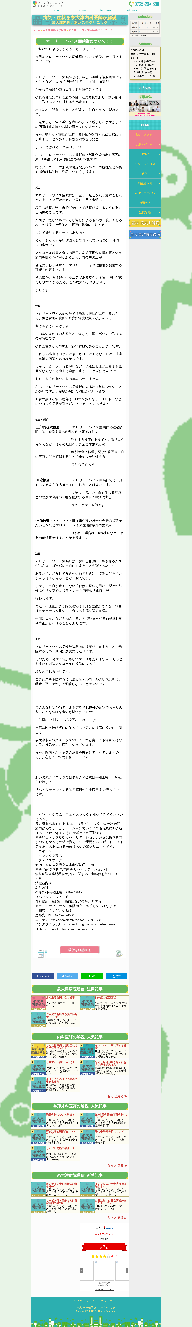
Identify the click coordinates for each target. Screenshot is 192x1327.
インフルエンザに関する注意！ (110, 1047)
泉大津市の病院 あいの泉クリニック (96, 1307)
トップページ (79, 1301)
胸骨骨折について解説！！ (61, 1114)
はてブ (116, 976)
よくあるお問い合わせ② (60, 997)
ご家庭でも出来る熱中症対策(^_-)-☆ (61, 1015)
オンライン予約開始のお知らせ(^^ (61, 1185)
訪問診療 (145, 212)
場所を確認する (79, 950)
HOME (57, 10)
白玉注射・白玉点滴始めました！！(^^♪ (110, 1202)
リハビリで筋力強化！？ (60, 1148)
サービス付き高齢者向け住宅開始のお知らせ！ (61, 1202)
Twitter (69, 976)
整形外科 (145, 202)
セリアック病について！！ (61, 1062)
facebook (43, 976)
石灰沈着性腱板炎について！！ (60, 1132)
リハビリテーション (145, 192)
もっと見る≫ (117, 1096)
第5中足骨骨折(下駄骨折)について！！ (111, 1116)
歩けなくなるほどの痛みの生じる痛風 (61, 1080)
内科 (145, 173)
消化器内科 (145, 183)
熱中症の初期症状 (105, 997)
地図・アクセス (106, 10)
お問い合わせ (132, 10)
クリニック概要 (79, 10)
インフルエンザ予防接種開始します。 (110, 1185)
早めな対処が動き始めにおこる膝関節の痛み (110, 1063)
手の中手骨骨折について (109, 1131)
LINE (92, 976)
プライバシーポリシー (106, 1301)
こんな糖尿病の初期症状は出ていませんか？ (61, 1047)
